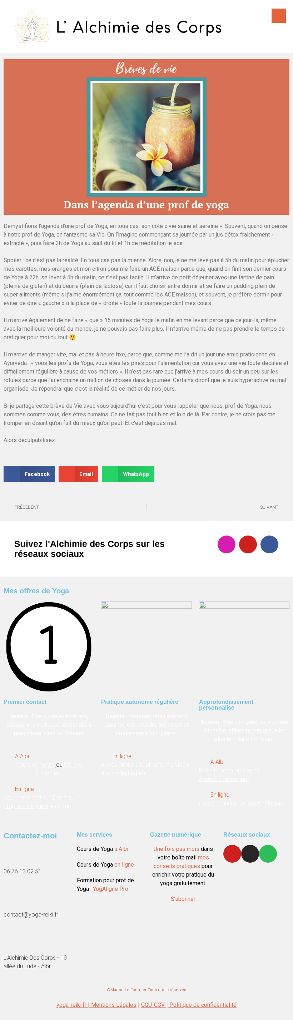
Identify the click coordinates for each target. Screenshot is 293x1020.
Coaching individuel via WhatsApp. (241, 803)
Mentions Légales (113, 1004)
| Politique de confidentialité (201, 1004)
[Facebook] (269, 544)
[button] (29, 474)
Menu (279, 16)
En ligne (24, 789)
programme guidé (26, 806)
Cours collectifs (35, 764)
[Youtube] (248, 544)
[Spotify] (268, 854)
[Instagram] (226, 544)
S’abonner (183, 898)
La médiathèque (123, 773)
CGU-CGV (153, 1004)
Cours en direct (22, 797)
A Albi (22, 756)
